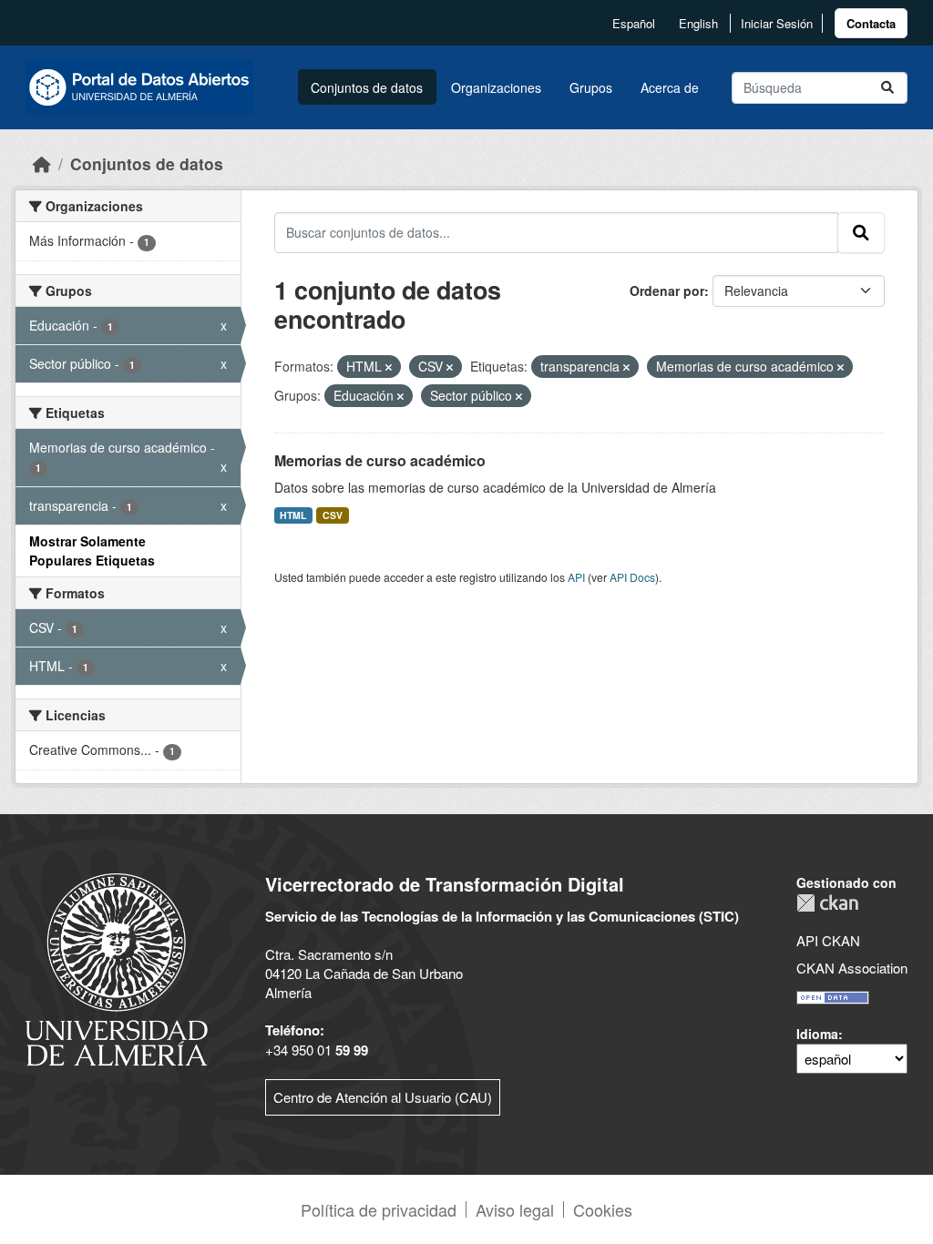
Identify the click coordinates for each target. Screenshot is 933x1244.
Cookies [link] (602, 1209)
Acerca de (670, 87)
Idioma (817, 1034)
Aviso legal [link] (515, 1209)
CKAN (827, 903)
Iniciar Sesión (777, 23)
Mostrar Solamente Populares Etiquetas (92, 550)
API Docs (632, 577)
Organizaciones (496, 87)
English (698, 23)
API (576, 577)
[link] (871, 23)
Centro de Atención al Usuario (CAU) (382, 1096)
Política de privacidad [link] (378, 1209)
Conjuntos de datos (367, 87)
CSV (333, 515)
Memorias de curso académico (380, 460)
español (633, 23)
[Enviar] (887, 88)
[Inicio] (42, 163)
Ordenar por (667, 290)
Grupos (590, 87)
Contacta (871, 23)
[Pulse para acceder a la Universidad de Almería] (117, 967)
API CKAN (828, 940)
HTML (293, 515)
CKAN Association (851, 967)
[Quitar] (388, 367)
